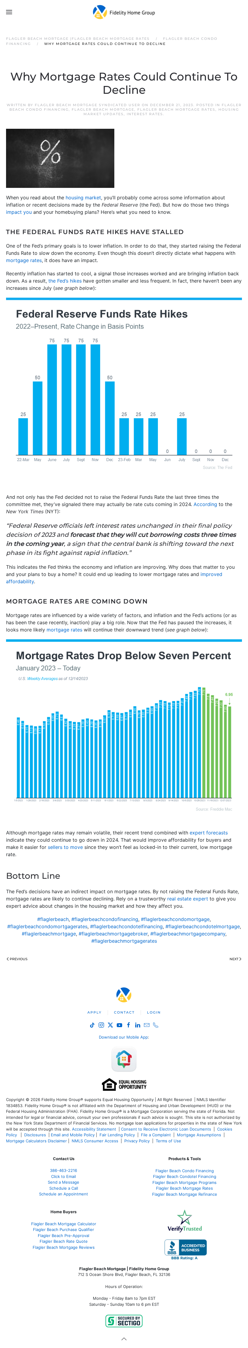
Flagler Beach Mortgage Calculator (63, 1223)
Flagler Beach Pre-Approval (63, 1235)
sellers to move (65, 847)
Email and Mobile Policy (73, 1134)
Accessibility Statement (94, 1129)
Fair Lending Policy (117, 1134)
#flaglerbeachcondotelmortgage (202, 926)
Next (234, 959)
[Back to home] (124, 12)
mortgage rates (24, 260)
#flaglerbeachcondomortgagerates (47, 926)
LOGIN (154, 1012)
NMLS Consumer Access (95, 1140)
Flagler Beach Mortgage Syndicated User (87, 105)
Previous (19, 959)
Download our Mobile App (123, 1037)
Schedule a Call (63, 1188)
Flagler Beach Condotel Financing (184, 1176)
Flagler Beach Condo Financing (184, 1170)
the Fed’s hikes (65, 281)
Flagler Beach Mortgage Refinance (184, 1194)
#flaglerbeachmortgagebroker (113, 934)
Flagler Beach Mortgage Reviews (64, 1247)
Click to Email (63, 1176)
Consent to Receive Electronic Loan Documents (166, 1129)
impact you (19, 212)
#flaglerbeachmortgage (49, 934)
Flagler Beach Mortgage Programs (184, 1182)
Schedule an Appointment (63, 1193)
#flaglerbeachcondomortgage (175, 919)
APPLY (94, 1012)
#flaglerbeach (53, 919)
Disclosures (35, 1134)
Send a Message (63, 1182)
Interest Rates (145, 114)
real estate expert (187, 899)
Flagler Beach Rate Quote (64, 1241)
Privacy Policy (137, 1140)
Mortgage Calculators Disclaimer (36, 1140)
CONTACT (124, 1012)
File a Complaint (156, 1134)
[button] (9, 12)
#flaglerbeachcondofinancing (104, 919)
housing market (83, 198)
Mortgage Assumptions (199, 1134)
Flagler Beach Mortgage (103, 109)
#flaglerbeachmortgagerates (124, 941)
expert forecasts (209, 833)
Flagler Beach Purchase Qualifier (63, 1229)
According (205, 504)
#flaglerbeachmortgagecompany (187, 934)
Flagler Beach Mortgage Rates (176, 109)
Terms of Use (169, 1140)
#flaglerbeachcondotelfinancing (126, 926)
